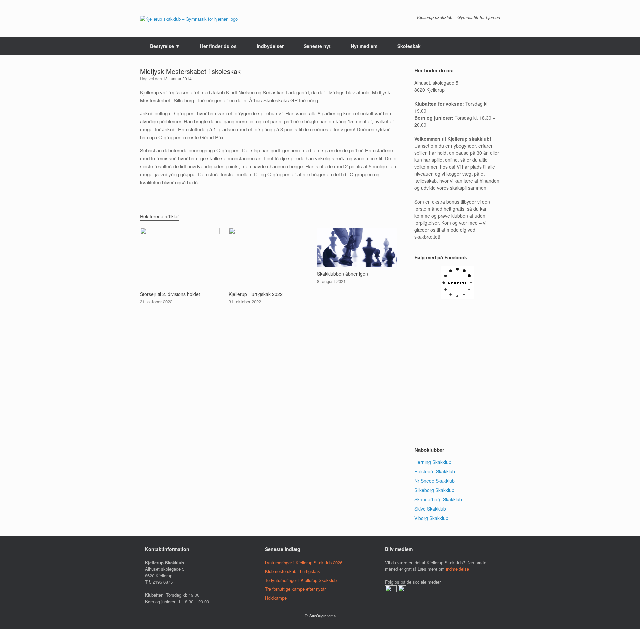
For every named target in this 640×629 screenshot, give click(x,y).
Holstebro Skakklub (434, 471)
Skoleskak (409, 46)
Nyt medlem (364, 46)
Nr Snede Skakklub (434, 480)
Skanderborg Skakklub (438, 499)
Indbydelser (270, 46)
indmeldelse (457, 569)
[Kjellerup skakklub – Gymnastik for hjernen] (189, 18)
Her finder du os (218, 46)
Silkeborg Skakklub (434, 490)
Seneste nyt (317, 46)
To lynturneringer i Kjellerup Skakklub (301, 580)
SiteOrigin (317, 615)
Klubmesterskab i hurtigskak (292, 571)
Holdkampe (276, 598)
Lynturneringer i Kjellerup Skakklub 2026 (303, 562)
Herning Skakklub (432, 462)
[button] (490, 46)
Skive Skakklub (430, 508)
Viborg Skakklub (431, 518)
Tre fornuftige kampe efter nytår (295, 589)
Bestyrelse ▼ (165, 46)
